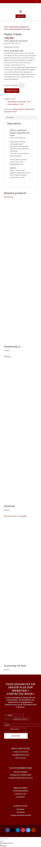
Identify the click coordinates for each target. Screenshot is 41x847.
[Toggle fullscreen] (3, 838)
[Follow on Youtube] (33, 830)
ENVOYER (16, 736)
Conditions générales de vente (20, 778)
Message (7, 732)
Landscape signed (15, 29)
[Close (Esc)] (7, 838)
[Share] (5, 838)
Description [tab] (10, 117)
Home (6, 27)
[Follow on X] (13, 830)
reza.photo (20, 797)
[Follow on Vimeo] (28, 830)
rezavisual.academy (20, 791)
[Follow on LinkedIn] (18, 830)
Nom (5, 715)
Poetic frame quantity (11, 85)
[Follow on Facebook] (7, 830)
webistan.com (20, 794)
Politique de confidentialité (20, 775)
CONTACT (20, 16)
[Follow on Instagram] (23, 830)
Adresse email (8, 719)
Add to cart (11, 90)
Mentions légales (20, 772)
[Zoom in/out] (1, 838)
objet (6, 723)
